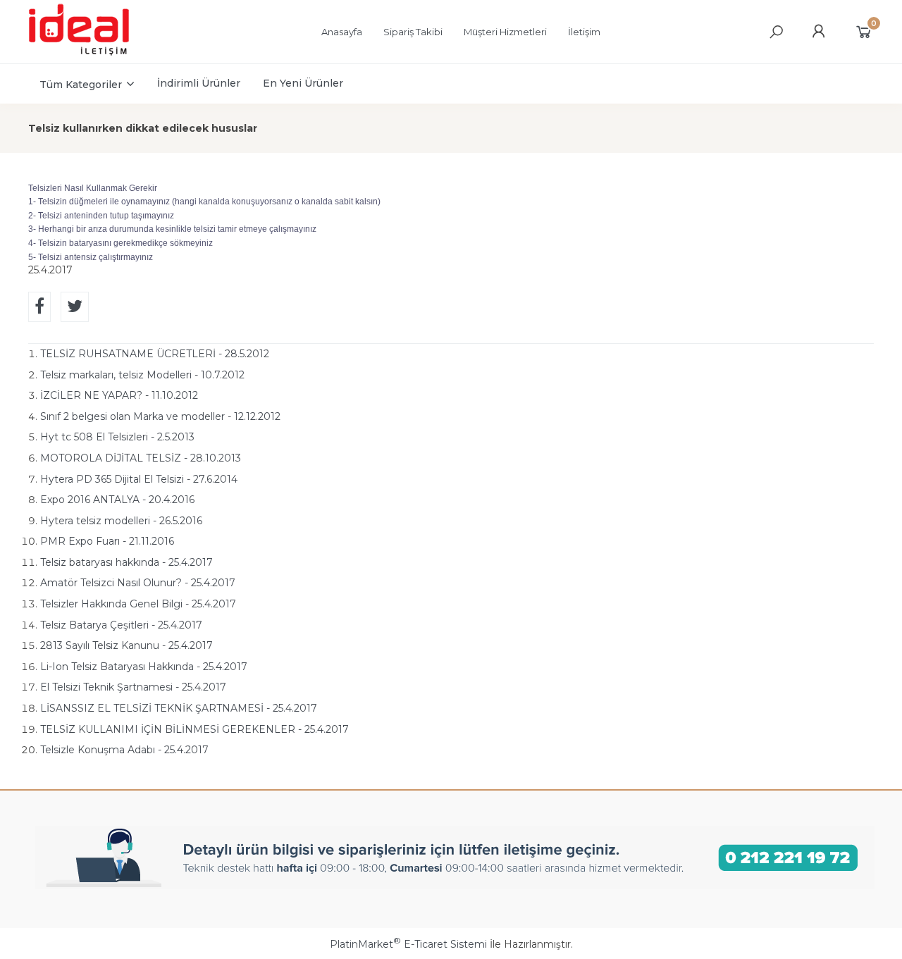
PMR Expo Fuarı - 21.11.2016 (107, 541)
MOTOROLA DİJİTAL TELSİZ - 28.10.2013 (140, 458)
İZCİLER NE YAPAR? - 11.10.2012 (119, 395)
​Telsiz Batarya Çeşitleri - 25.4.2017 (121, 625)
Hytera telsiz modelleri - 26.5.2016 (121, 520)
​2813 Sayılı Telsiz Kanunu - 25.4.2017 (126, 645)
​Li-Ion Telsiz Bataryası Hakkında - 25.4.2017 (143, 666)
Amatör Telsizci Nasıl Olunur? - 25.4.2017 (137, 582)
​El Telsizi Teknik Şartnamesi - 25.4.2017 (133, 687)
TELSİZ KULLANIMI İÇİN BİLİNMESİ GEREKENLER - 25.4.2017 (194, 729)
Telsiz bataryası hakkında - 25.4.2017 (126, 562)
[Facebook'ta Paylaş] (39, 307)
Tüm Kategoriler (80, 84)
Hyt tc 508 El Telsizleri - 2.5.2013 (117, 437)
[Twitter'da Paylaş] (75, 307)
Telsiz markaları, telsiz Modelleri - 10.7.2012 (142, 375)
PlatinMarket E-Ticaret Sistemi (408, 944)
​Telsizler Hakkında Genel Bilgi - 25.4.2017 (138, 604)
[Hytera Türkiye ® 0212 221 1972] (92, 53)
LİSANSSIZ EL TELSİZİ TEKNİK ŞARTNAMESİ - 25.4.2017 (178, 708)
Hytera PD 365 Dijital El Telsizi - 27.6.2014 (138, 479)
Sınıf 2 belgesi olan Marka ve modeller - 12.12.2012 (160, 416)
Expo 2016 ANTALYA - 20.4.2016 (117, 499)
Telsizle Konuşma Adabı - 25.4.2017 (124, 749)
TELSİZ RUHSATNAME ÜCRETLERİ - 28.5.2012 (154, 353)
